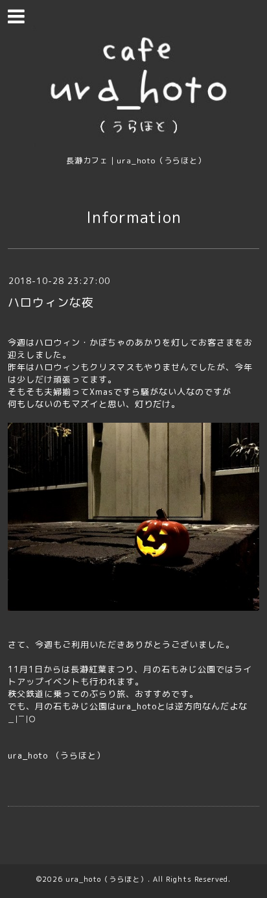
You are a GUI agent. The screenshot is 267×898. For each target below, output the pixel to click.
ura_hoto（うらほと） (106, 879)
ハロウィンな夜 (51, 302)
